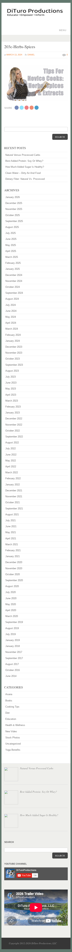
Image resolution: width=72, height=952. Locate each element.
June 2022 (10, 454)
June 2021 (10, 526)
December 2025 (13, 203)
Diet (7, 712)
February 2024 (13, 335)
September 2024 (14, 292)
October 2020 (12, 574)
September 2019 (14, 622)
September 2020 (14, 580)
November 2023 (13, 352)
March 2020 (11, 616)
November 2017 (13, 652)
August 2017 (12, 664)
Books (8, 700)
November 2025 (13, 209)
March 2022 (11, 472)
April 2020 (10, 610)
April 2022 (10, 466)
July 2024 (10, 305)
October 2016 (12, 670)
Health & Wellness (15, 725)
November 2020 (13, 568)
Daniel (31, 55)
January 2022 (12, 484)
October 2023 (12, 358)
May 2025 (10, 245)
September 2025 (14, 221)
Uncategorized (13, 743)
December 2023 (13, 346)
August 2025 (12, 227)
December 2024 (13, 275)
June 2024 (10, 311)
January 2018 (12, 646)
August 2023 (12, 370)
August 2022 (12, 442)
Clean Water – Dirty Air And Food (23, 173)
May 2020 (10, 604)
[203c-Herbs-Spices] (36, 100)
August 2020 (12, 586)
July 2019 (10, 634)
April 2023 (10, 394)
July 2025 (10, 233)
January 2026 (12, 197)
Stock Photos (12, 737)
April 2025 (10, 251)
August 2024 (12, 298)
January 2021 (12, 556)
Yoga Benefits (12, 749)
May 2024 (10, 316)
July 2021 (10, 520)
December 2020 (13, 562)
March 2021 (11, 544)
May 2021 (10, 532)
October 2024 (12, 287)
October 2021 (12, 502)
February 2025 (13, 263)
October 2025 (12, 215)
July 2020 (10, 592)
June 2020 (10, 598)
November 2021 (13, 496)
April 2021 (10, 538)
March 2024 (11, 328)
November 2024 (13, 281)
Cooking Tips (12, 706)
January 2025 (12, 269)
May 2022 (10, 460)
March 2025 (11, 257)
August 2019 (12, 628)
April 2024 (10, 322)
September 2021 (14, 508)
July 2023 (10, 376)
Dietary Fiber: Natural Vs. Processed (25, 179)
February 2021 (13, 550)
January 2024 (12, 340)
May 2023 (10, 388)
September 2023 (14, 364)
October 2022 (12, 430)
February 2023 (13, 406)
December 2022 (13, 418)
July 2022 (10, 448)
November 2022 (13, 424)
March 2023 (11, 400)
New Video (11, 731)
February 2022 (13, 478)
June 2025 (10, 239)
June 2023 (10, 382)
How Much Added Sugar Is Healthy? (24, 166)
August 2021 (12, 514)
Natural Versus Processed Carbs (22, 155)
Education (10, 719)
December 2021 (13, 490)
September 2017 (14, 658)
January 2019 (12, 640)
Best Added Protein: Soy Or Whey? (24, 161)
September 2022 (14, 436)
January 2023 (12, 412)
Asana (8, 694)
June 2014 (10, 676)
